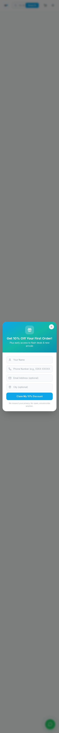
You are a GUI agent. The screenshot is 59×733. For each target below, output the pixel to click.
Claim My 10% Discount (30, 396)
